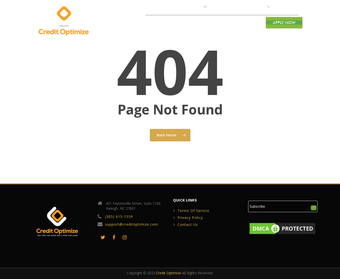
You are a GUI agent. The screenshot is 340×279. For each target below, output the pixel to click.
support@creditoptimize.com (232, 6)
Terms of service (193, 210)
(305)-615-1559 (284, 6)
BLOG (226, 22)
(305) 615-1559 (119, 216)
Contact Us (187, 224)
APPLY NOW (284, 22)
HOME (164, 22)
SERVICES (207, 22)
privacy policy (190, 217)
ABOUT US (184, 22)
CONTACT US (248, 22)
